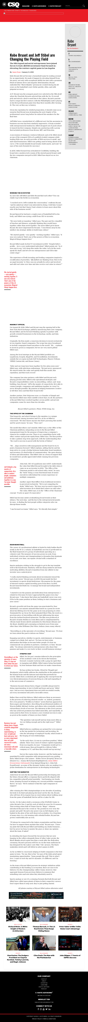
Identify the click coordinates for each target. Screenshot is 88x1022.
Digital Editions (44, 987)
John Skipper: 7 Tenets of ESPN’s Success (70, 956)
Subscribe (44, 985)
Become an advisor (44, 995)
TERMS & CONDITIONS (49, 1019)
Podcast (44, 989)
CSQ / (5, 11)
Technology (24, 11)
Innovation (10, 11)
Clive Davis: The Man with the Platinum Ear (44, 956)
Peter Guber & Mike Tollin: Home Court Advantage (70, 927)
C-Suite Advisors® (39, 6)
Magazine (25, 6)
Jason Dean (16, 72)
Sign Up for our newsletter (44, 1002)
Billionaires (44, 924)
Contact (44, 979)
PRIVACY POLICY (37, 1019)
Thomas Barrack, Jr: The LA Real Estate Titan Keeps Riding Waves (44, 928)
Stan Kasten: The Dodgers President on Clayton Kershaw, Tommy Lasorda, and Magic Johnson (18, 958)
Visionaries (32, 11)
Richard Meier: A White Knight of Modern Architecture (17, 928)
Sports (17, 11)
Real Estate (18, 924)
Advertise (44, 983)
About (44, 981)
